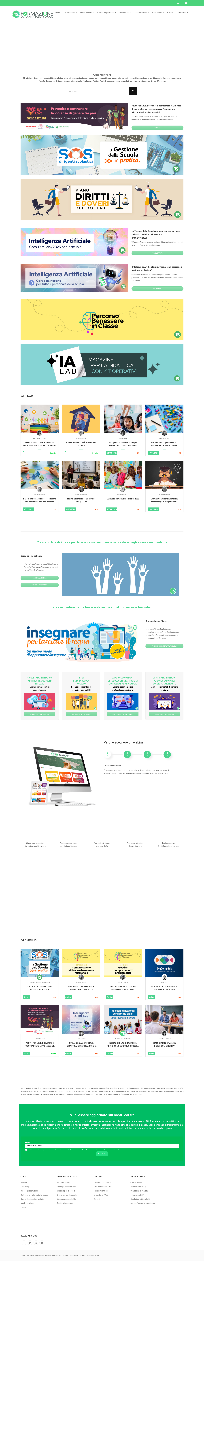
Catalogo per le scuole (66, 1187)
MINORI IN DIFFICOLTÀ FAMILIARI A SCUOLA (81, 444)
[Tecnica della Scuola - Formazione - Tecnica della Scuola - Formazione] (32, 16)
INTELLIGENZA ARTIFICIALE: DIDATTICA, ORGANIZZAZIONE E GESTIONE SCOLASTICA (81, 1044)
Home (57, 13)
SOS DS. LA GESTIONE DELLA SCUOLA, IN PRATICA (40, 988)
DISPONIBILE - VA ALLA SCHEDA (123, 714)
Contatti (97, 1199)
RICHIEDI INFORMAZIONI (39, 585)
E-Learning (25, 1187)
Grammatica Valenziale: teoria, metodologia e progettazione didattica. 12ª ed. (164, 500)
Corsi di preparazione (105, 13)
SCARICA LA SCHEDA (39, 578)
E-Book (170, 13)
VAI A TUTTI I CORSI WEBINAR (170, 520)
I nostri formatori (101, 1191)
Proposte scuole (64, 1182)
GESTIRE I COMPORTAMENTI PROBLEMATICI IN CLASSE (123, 988)
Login (178, 3)
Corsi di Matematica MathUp (32, 1199)
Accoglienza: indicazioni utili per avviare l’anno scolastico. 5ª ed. (122, 444)
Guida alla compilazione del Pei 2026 (123, 499)
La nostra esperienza (102, 1182)
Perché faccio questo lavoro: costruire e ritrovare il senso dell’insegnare (164, 444)
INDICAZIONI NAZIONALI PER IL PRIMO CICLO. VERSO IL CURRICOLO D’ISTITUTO (123, 1044)
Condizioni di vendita (139, 1191)
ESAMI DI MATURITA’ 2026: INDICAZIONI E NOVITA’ (164, 1044)
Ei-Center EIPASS (101, 1195)
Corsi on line (70, 13)
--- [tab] (107, 754)
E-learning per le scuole (67, 1195)
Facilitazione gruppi (65, 1203)
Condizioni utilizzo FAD (140, 1199)
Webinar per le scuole (66, 1191)
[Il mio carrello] (186, 3)
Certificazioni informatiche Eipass (34, 1195)
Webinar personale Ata (66, 1199)
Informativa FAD (137, 1195)
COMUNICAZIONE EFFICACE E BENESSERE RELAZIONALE (81, 988)
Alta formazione (140, 13)
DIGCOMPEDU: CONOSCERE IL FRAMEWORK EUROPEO (164, 988)
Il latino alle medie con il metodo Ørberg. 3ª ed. (81, 500)
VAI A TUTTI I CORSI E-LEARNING (169, 1064)
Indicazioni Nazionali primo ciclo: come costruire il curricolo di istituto (39, 444)
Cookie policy (136, 1182)
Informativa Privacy (138, 1187)
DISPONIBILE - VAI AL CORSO (39, 714)
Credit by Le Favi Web (90, 1255)
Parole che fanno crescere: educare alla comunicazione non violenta (39, 500)
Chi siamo (182, 13)
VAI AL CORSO (157, 288)
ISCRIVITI (157, 128)
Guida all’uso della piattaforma (142, 1203)
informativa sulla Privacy (66, 1150)
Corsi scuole (157, 13)
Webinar (24, 1182)
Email (27, 1142)
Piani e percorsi (86, 13)
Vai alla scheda (39, 419)
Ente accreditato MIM (102, 1187)
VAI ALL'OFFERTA (157, 253)
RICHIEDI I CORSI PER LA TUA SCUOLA (164, 646)
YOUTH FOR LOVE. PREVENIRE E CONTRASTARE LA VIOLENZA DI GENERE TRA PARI (39, 1044)
